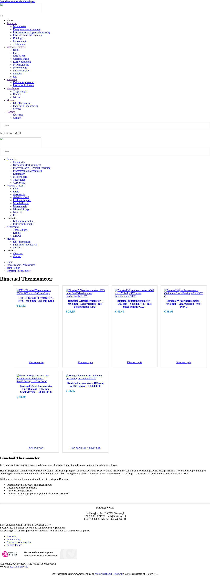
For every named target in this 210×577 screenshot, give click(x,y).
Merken (11, 100)
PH (15, 76)
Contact (11, 111)
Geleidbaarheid (21, 58)
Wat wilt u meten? (16, 47)
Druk (16, 50)
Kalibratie (12, 79)
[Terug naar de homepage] (20, 11)
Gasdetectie (19, 55)
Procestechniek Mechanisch (27, 35)
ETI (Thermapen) (22, 103)
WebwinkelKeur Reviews (108, 573)
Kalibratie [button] (12, 218)
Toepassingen (20, 91)
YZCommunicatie (18, 566)
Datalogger (19, 38)
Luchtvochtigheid (22, 61)
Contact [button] (11, 250)
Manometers (19, 26)
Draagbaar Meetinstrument (27, 165)
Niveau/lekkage (21, 70)
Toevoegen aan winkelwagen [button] (85, 447)
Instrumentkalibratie (23, 85)
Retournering (13, 539)
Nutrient (17, 73)
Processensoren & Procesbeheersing (31, 167)
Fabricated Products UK (25, 106)
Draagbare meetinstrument (26, 29)
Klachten (11, 536)
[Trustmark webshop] (38, 558)
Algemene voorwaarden (19, 542)
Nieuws (17, 97)
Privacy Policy (14, 545)
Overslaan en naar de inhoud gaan (17, 1)
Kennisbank (13, 88)
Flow (16, 52)
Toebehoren (19, 44)
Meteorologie (20, 41)
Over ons (18, 114)
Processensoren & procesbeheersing (31, 32)
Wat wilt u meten (15, 185)
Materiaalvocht (21, 64)
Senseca (17, 109)
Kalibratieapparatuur (23, 82)
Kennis (17, 94)
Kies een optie (36, 362)
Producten (12, 23)
